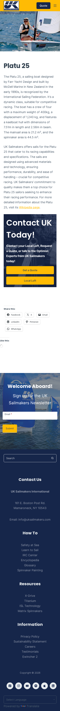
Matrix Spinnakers (30, 611)
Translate (33, 706)
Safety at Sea (30, 545)
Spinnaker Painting (30, 570)
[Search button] (52, 458)
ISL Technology (30, 606)
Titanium (30, 601)
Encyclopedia (30, 560)
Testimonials (30, 651)
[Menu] (55, 5)
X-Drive (30, 595)
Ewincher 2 (30, 656)
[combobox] (26, 458)
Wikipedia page (29, 207)
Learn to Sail (30, 550)
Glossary (30, 565)
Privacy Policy (30, 636)
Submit (10, 428)
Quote (43, 5)
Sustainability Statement (30, 641)
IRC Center (30, 555)
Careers (30, 646)
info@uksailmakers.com (34, 519)
